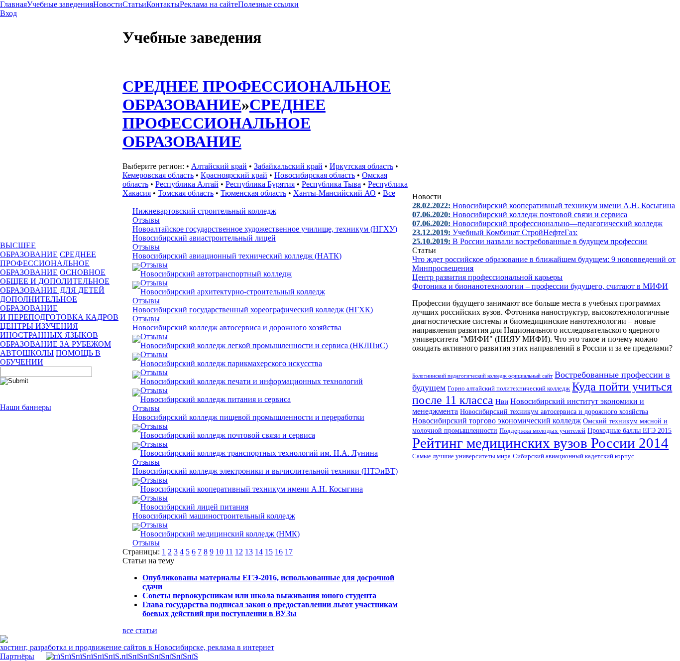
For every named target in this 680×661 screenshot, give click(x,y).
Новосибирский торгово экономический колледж (496, 420)
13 (249, 551)
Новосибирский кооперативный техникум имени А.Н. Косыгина (251, 489)
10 (220, 551)
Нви (501, 401)
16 (279, 551)
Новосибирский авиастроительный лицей (204, 238)
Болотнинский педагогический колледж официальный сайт (482, 376)
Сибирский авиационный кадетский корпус (573, 456)
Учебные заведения (60, 4)
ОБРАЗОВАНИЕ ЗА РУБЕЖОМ (55, 344)
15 (269, 551)
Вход (8, 13)
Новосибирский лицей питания (194, 507)
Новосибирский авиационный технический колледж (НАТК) (236, 256)
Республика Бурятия (260, 184)
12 (239, 551)
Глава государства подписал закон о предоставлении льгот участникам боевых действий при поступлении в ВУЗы (270, 609)
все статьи (139, 630)
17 (289, 551)
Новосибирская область (314, 175)
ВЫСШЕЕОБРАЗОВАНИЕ (29, 250)
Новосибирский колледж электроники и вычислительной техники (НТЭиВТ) (265, 471)
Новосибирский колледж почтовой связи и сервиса (227, 435)
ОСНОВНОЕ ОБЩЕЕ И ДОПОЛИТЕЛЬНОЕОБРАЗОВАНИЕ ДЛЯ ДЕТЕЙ (55, 281)
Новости (107, 4)
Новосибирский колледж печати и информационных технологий (251, 381)
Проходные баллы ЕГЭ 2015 (629, 430)
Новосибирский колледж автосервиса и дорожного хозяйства (236, 327)
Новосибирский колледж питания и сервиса (215, 399)
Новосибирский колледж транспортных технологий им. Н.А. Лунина (259, 453)
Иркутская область (361, 166)
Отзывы (146, 220)
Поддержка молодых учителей (542, 430)
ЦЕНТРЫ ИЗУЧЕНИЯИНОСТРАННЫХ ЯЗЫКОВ (49, 330)
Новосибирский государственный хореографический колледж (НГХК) (252, 309)
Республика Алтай (187, 184)
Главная (13, 4)
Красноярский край (234, 175)
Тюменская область (253, 193)
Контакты (163, 4)
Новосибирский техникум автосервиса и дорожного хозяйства (554, 411)
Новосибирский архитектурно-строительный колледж (232, 291)
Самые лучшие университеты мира (461, 456)
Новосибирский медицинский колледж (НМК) (220, 533)
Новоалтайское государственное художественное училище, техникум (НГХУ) (264, 229)
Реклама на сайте (209, 4)
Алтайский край (219, 166)
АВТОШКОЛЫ (27, 353)
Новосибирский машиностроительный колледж (213, 516)
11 (229, 551)
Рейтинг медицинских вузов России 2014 (540, 443)
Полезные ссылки (268, 4)
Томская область (186, 193)
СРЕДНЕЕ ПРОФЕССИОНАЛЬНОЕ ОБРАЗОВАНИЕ (48, 263)
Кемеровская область (158, 175)
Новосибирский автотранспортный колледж (216, 273)
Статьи (134, 4)
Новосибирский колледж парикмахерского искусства (231, 363)
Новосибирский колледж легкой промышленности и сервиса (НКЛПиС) (264, 345)
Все (389, 193)
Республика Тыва (331, 184)
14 (259, 551)
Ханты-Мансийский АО (334, 193)
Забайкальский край (288, 166)
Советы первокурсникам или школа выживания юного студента (259, 595)
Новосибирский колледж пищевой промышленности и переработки (248, 417)
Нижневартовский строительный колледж (204, 211)
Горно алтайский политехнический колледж (509, 388)
